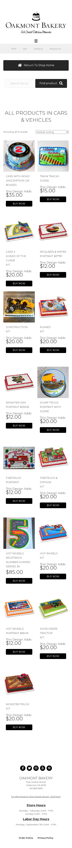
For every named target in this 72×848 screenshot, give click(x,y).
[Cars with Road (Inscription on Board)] (19, 155)
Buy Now (19, 203)
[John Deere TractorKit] (53, 608)
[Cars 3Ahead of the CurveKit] (19, 231)
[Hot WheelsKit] (53, 533)
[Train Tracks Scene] (53, 155)
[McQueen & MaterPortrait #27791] (53, 231)
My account (55, 49)
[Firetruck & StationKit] (53, 457)
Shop (13, 48)
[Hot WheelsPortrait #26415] (19, 608)
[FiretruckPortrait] (19, 457)
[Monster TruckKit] (19, 683)
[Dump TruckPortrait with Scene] (53, 382)
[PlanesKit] (53, 306)
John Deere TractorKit (48, 633)
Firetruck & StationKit (48, 482)
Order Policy (26, 838)
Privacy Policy (45, 838)
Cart (25, 49)
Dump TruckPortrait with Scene (50, 407)
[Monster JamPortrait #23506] (19, 382)
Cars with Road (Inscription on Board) (18, 180)
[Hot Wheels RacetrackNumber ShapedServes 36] (19, 533)
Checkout (38, 49)
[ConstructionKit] (19, 306)
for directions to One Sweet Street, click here (36, 796)
